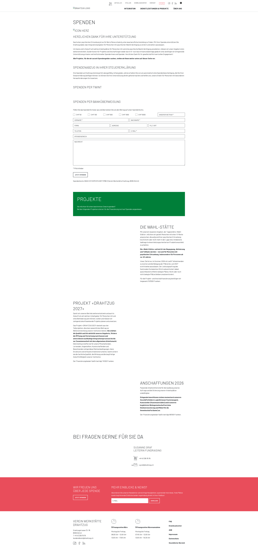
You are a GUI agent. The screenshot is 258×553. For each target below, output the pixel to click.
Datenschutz (174, 538)
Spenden (162, 3)
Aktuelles (118, 3)
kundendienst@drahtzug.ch (83, 538)
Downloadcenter (140, 3)
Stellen (128, 3)
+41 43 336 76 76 (144, 458)
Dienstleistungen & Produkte (154, 8)
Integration (130, 8)
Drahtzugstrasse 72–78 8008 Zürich (81, 531)
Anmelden (154, 501)
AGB (170, 530)
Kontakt (153, 3)
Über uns (177, 8)
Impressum (173, 534)
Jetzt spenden (80, 497)
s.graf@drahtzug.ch (146, 465)
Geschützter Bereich (177, 543)
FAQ (170, 521)
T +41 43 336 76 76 (79, 535)
